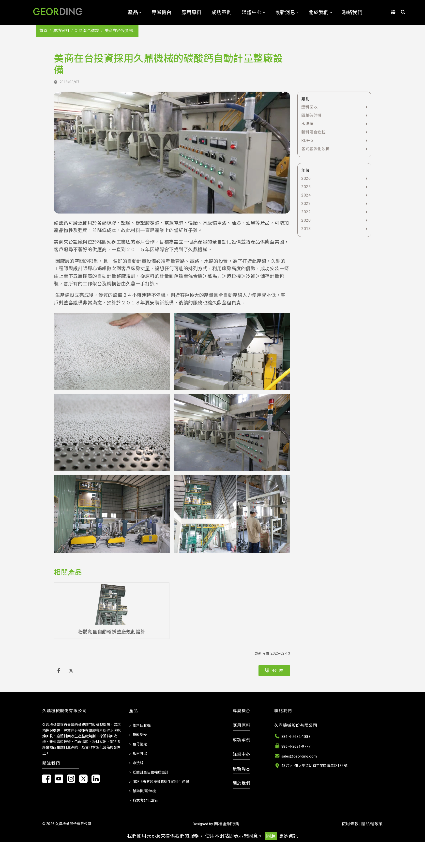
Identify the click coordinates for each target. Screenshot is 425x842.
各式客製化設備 (315, 149)
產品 (133, 12)
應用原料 (192, 12)
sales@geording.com (299, 756)
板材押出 (140, 754)
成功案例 (222, 12)
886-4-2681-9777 (296, 746)
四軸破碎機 (311, 115)
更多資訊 (288, 836)
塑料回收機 (142, 726)
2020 (306, 220)
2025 (306, 186)
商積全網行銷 (227, 823)
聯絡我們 (352, 12)
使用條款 (350, 823)
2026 (306, 178)
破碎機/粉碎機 (144, 791)
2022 (306, 212)
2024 (306, 195)
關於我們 (319, 12)
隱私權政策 (372, 823)
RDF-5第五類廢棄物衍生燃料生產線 (161, 782)
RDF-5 (307, 140)
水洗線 (307, 123)
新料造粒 (140, 735)
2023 (306, 203)
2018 (306, 228)
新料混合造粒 (87, 30)
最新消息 (285, 12)
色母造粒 (140, 744)
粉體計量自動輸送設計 (150, 772)
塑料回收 (309, 107)
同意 (270, 836)
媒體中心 (252, 12)
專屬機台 (162, 12)
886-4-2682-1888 (296, 737)
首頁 (43, 30)
